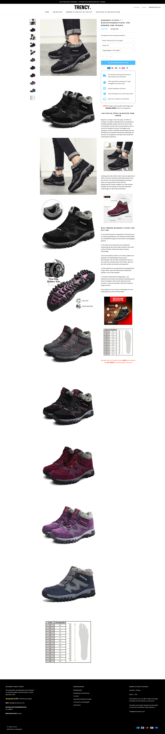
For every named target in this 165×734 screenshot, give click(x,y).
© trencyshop (12, 727)
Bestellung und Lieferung (81, 693)
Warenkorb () (155, 7)
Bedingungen (77, 690)
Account (137, 7)
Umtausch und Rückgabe (81, 702)
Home (47, 12)
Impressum (77, 705)
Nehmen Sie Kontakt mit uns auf (79, 12)
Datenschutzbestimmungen (82, 699)
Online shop (57, 12)
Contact (76, 696)
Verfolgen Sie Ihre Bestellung (108, 12)
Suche (144, 7)
